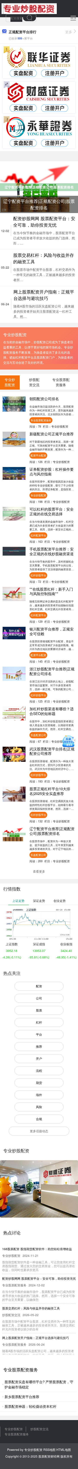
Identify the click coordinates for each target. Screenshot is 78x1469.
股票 (39, 1010)
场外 (39, 1095)
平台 (39, 1034)
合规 (39, 1119)
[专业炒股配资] (29, 8)
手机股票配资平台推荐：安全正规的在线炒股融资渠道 (51, 551)
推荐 (39, 1046)
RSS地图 (49, 1449)
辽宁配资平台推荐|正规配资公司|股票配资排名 (52, 831)
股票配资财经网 (49, 1456)
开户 (39, 1058)
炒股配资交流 (39, 1429)
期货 (39, 1082)
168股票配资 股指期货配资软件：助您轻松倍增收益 (37, 1249)
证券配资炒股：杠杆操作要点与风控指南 (51, 472)
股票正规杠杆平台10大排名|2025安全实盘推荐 (49, 791)
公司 (39, 998)
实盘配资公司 (38, 735)
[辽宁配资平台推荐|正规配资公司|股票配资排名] (39, 187)
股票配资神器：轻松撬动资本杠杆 (31, 1406)
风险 (39, 1107)
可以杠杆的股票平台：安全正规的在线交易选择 (51, 511)
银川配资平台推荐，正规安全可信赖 (51, 631)
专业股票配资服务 (41, 420)
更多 (68, 31)
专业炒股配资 (38, 495)
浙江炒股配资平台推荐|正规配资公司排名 (52, 671)
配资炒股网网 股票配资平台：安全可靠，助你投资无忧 (44, 221)
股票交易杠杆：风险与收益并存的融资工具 (31, 1308)
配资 (39, 986)
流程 (39, 1070)
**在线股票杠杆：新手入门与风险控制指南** (51, 591)
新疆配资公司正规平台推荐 (51, 433)
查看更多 (39, 871)
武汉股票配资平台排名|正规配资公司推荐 (52, 751)
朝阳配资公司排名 (44, 398)
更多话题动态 (39, 1131)
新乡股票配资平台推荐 (22, 1396)
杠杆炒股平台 (38, 575)
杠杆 (39, 1022)
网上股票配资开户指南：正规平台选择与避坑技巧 (43, 294)
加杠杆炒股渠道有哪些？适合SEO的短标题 (51, 711)
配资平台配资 (38, 455)
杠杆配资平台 (38, 535)
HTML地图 (63, 1449)
